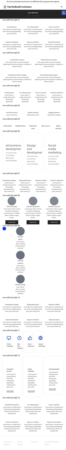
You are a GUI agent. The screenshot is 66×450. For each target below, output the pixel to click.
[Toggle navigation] (62, 6)
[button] (64, 13)
